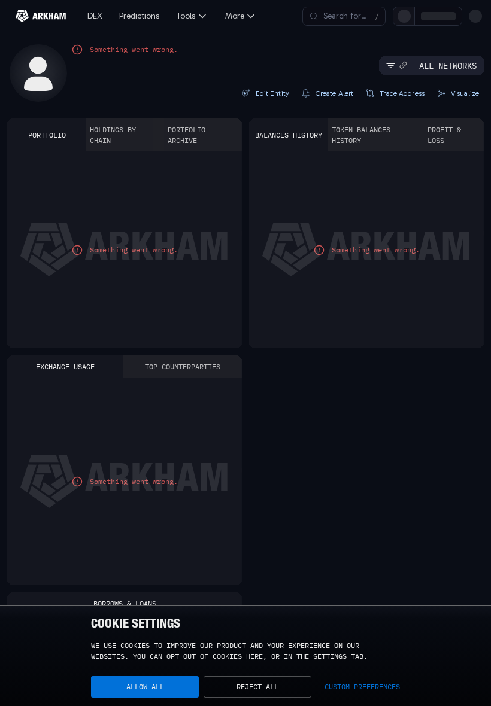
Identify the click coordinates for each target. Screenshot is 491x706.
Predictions (139, 16)
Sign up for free (402, 16)
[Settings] (475, 16)
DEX (94, 16)
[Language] (455, 16)
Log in (342, 16)
